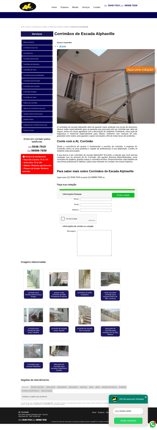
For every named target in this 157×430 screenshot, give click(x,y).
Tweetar (62, 46)
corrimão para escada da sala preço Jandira (33, 330)
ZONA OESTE (73, 387)
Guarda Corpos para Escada (33, 114)
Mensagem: (72, 231)
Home (54, 7)
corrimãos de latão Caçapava (84, 293)
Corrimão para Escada (31, 59)
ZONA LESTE (50, 387)
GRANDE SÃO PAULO (109, 387)
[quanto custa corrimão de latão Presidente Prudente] (59, 279)
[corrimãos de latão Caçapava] (85, 279)
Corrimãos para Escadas (31, 81)
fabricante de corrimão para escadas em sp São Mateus (110, 331)
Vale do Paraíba (46, 391)
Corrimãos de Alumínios (31, 64)
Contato (96, 7)
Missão (75, 7)
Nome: (77, 199)
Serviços (86, 7)
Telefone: (76, 210)
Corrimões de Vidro (29, 97)
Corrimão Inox (28, 53)
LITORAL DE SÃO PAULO (30, 391)
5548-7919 (114, 5)
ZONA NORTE (62, 387)
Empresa (64, 7)
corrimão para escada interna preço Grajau (33, 294)
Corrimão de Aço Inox (30, 48)
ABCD (91, 387)
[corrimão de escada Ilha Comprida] (85, 315)
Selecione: (25, 387)
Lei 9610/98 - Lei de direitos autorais (53, 404)
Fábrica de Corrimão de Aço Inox (34, 108)
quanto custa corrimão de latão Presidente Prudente (59, 294)
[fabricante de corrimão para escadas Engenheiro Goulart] (59, 351)
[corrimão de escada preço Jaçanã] (59, 315)
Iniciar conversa (128, 420)
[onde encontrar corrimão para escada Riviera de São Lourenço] (110, 279)
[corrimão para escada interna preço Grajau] (33, 279)
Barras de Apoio (28, 42)
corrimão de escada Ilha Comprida (84, 329)
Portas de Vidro (28, 130)
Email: (77, 204)
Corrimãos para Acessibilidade (33, 75)
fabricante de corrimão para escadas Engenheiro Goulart (59, 367)
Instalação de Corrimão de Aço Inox (35, 125)
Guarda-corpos (28, 119)
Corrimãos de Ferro (29, 70)
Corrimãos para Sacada (31, 86)
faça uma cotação (140, 70)
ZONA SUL (83, 387)
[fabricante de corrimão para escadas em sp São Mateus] (110, 315)
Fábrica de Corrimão (30, 103)
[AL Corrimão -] (32, 5)
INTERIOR (122, 387)
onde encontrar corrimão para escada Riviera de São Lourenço (110, 295)
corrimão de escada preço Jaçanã (59, 329)
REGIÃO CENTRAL (37, 387)
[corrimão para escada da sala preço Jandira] (33, 315)
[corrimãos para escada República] (33, 351)
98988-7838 (130, 5)
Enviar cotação (123, 195)
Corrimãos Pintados (30, 92)
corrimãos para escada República (33, 365)
